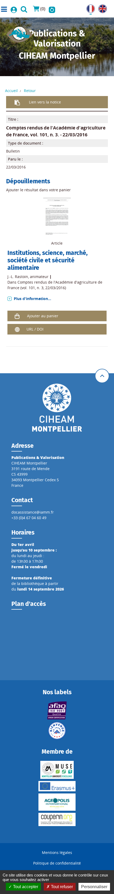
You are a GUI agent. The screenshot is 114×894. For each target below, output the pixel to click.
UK (100, 7)
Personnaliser (94, 886)
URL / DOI (35, 329)
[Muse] (57, 770)
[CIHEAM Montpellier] (57, 407)
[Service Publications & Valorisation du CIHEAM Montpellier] (19, 32)
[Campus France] (57, 731)
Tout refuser (61, 886)
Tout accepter (25, 886)
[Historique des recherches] (52, 8)
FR (88, 7)
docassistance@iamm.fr (32, 512)
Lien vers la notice (45, 102)
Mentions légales (57, 852)
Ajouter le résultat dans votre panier (38, 189)
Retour (30, 90)
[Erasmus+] (57, 786)
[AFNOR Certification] (57, 710)
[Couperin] (57, 819)
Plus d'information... (32, 298)
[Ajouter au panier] (17, 316)
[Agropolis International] (57, 802)
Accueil (11, 90)
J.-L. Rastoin (17, 276)
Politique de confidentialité (57, 863)
